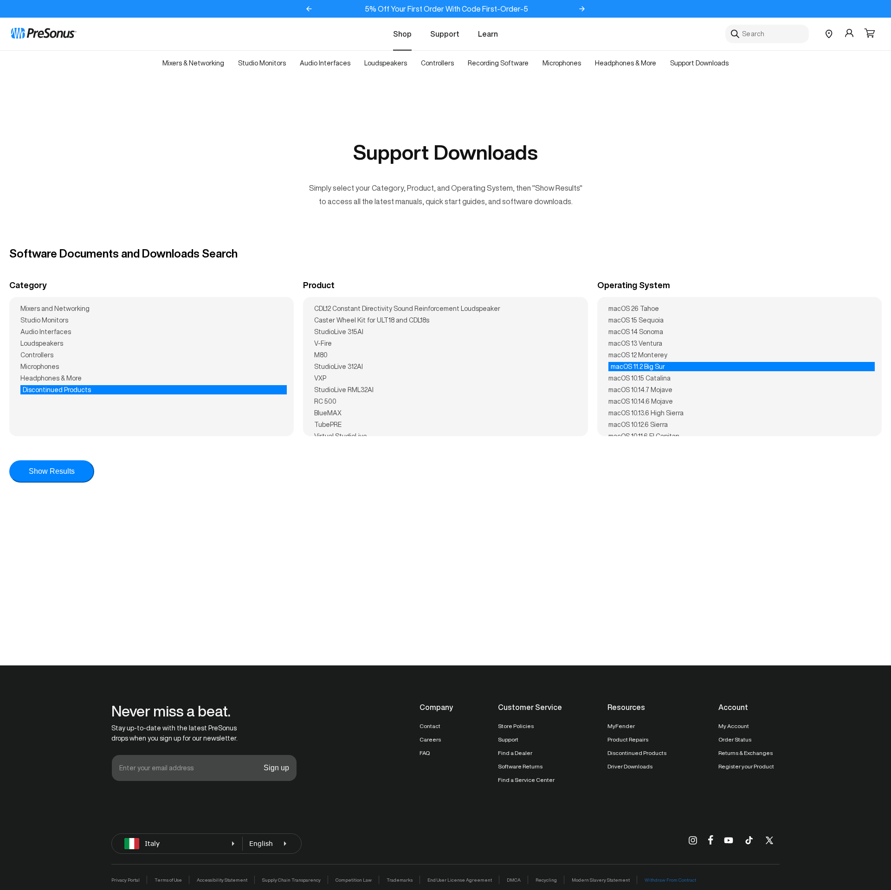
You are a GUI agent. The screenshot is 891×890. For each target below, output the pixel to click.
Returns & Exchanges (745, 753)
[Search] (735, 34)
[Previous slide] (309, 9)
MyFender (621, 726)
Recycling (546, 879)
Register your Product (746, 766)
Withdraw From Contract (670, 879)
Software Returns (520, 766)
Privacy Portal (125, 879)
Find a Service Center (526, 780)
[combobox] (767, 34)
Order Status (734, 739)
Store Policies (516, 726)
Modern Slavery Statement (601, 879)
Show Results (52, 471)
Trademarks (400, 879)
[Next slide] (582, 9)
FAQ (425, 753)
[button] (869, 34)
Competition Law (354, 879)
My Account (733, 726)
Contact (430, 726)
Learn (488, 34)
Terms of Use (168, 879)
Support (444, 34)
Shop (402, 34)
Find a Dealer (515, 753)
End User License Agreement (459, 879)
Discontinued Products (636, 753)
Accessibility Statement (222, 879)
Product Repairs (627, 739)
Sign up (276, 768)
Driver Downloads (629, 766)
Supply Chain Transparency (291, 879)
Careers (430, 739)
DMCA (514, 879)
